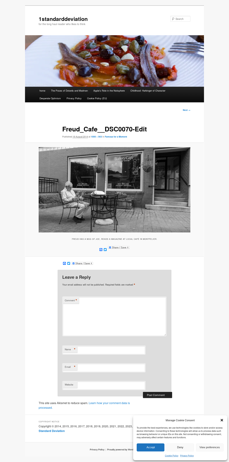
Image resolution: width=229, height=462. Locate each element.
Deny (180, 447)
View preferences (209, 447)
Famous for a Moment (116, 136)
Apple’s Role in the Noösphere (109, 90)
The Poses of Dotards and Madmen (69, 90)
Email (70, 367)
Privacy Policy (187, 455)
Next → (186, 110)
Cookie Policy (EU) (97, 98)
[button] (222, 420)
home (42, 90)
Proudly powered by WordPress (123, 449)
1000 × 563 (96, 136)
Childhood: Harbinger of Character (147, 90)
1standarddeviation (63, 19)
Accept (151, 447)
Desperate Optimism (50, 98)
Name (70, 349)
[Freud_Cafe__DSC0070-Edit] (114, 189)
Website (69, 384)
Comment (71, 300)
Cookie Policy (171, 455)
